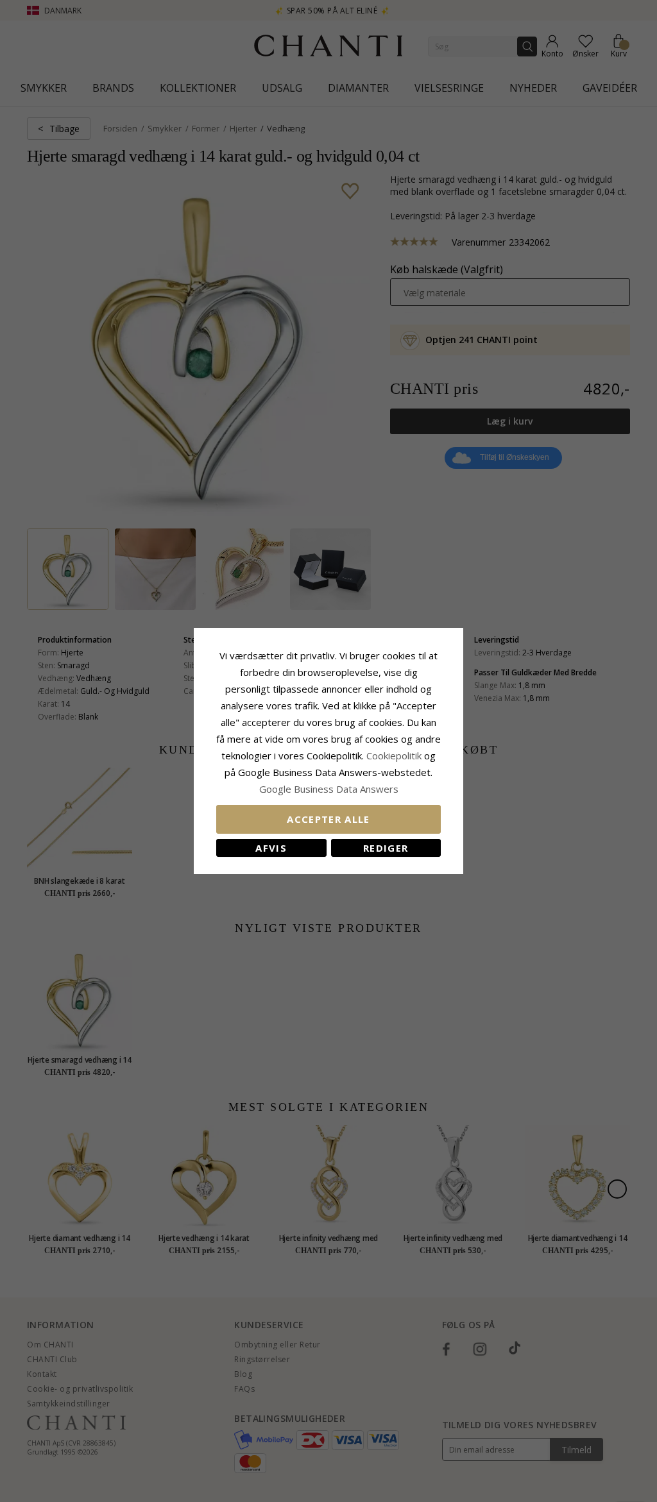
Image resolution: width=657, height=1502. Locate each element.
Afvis (271, 847)
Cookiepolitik (394, 755)
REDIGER (385, 847)
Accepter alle (328, 819)
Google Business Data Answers (328, 788)
